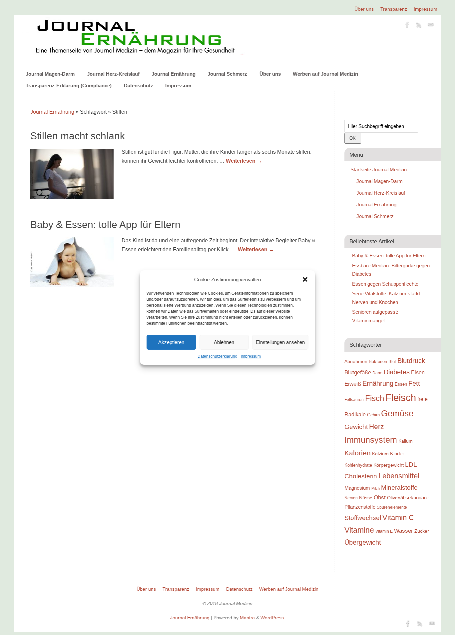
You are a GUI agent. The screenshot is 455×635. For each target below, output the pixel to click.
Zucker (421, 531)
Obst (380, 497)
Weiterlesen (244, 161)
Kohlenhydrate (358, 465)
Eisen (418, 372)
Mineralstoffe (399, 487)
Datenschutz (138, 85)
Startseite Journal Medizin (378, 169)
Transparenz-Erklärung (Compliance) (69, 85)
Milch (375, 488)
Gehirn (373, 414)
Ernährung (377, 383)
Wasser (403, 530)
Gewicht (356, 426)
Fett (414, 383)
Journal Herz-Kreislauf (113, 74)
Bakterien (378, 361)
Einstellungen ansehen (280, 342)
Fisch (374, 398)
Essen (401, 384)
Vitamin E (384, 531)
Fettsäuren (354, 399)
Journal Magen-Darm (50, 74)
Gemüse (397, 413)
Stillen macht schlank (77, 135)
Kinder (397, 453)
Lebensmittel (398, 476)
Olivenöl (395, 497)
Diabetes (397, 372)
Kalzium (380, 453)
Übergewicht (362, 542)
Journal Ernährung (174, 74)
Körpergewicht (388, 465)
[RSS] (419, 26)
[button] (305, 279)
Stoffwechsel (362, 517)
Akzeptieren (171, 342)
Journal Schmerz (227, 74)
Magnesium (357, 488)
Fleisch (400, 397)
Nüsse (365, 497)
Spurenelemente (392, 507)
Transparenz (393, 9)
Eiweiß (352, 383)
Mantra (247, 617)
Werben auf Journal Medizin (325, 74)
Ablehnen (224, 342)
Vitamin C (398, 517)
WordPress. (272, 617)
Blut (392, 361)
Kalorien (357, 453)
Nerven (351, 498)
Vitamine (359, 530)
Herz (376, 427)
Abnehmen (355, 361)
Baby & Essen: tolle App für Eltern (105, 224)
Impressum (251, 356)
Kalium (405, 441)
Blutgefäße (357, 372)
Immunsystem (370, 439)
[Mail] (431, 26)
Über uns (364, 9)
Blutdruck (411, 360)
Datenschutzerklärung (217, 356)
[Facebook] (407, 26)
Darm (377, 373)
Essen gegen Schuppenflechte (385, 284)
